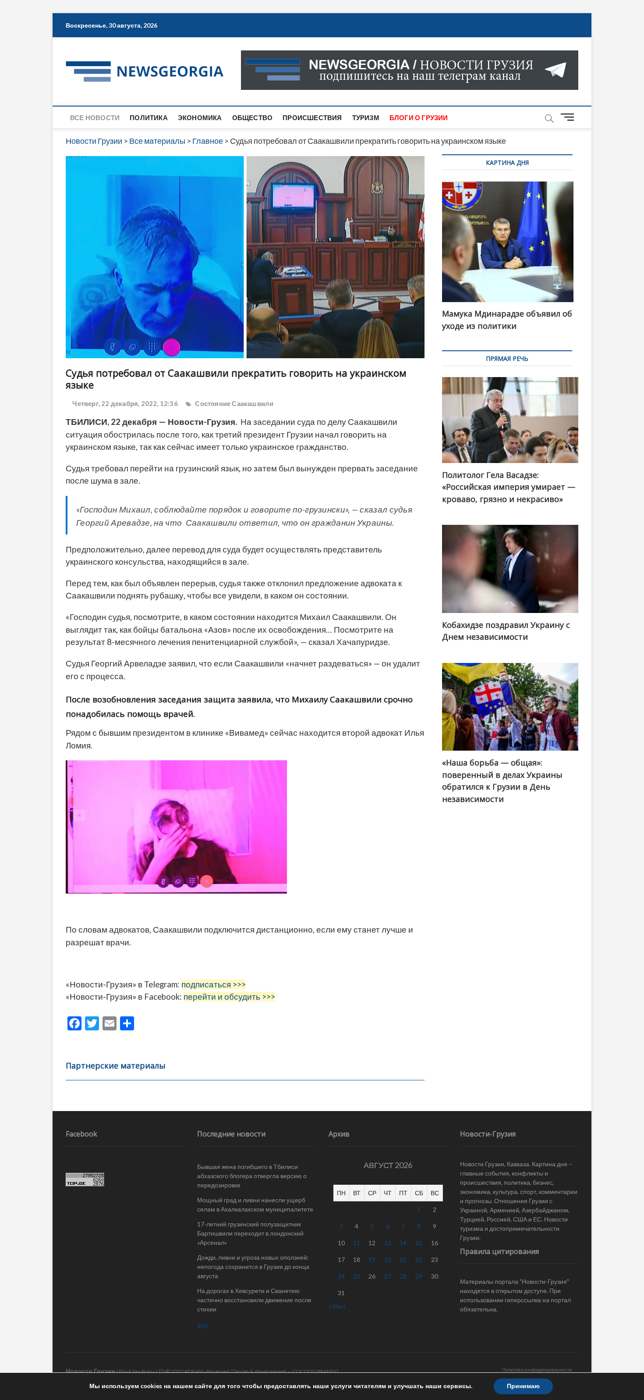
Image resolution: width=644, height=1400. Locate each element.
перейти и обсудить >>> (229, 996)
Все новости (95, 117)
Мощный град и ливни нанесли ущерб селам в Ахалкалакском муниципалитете (255, 1204)
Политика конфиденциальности (537, 1369)
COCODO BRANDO (315, 1371)
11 (356, 1243)
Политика (149, 117)
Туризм (365, 117)
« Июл (337, 1306)
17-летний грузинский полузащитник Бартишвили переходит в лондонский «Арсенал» (250, 1233)
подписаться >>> (213, 984)
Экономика (200, 117)
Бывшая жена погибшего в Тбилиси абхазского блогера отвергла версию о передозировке (252, 1176)
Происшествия (312, 117)
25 (356, 1276)
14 (403, 1243)
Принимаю (523, 1386)
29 (418, 1276)
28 (403, 1276)
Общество (252, 117)
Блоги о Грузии (418, 117)
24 (341, 1276)
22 (418, 1259)
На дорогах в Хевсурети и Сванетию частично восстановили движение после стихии (254, 1300)
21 (403, 1259)
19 (371, 1259)
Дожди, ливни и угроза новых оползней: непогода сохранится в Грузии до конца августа (253, 1266)
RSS (202, 1325)
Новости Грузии (90, 1371)
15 (418, 1243)
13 (387, 1243)
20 (387, 1259)
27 (387, 1276)
